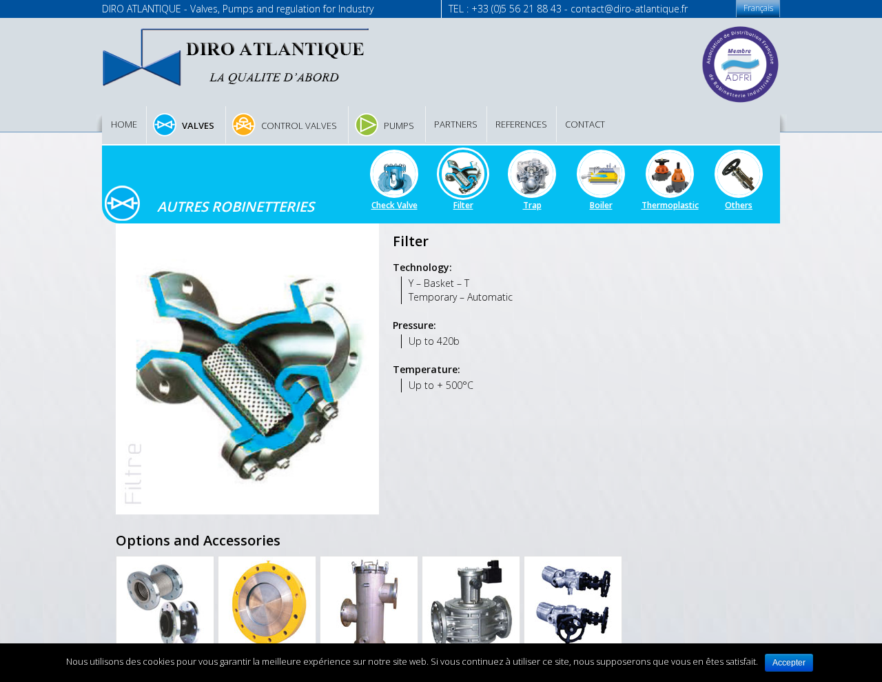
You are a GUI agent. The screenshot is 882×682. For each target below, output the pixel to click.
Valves (198, 125)
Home (124, 124)
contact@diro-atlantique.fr (629, 8)
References (521, 124)
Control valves (299, 125)
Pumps (399, 125)
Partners (456, 124)
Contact (585, 124)
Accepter (789, 663)
